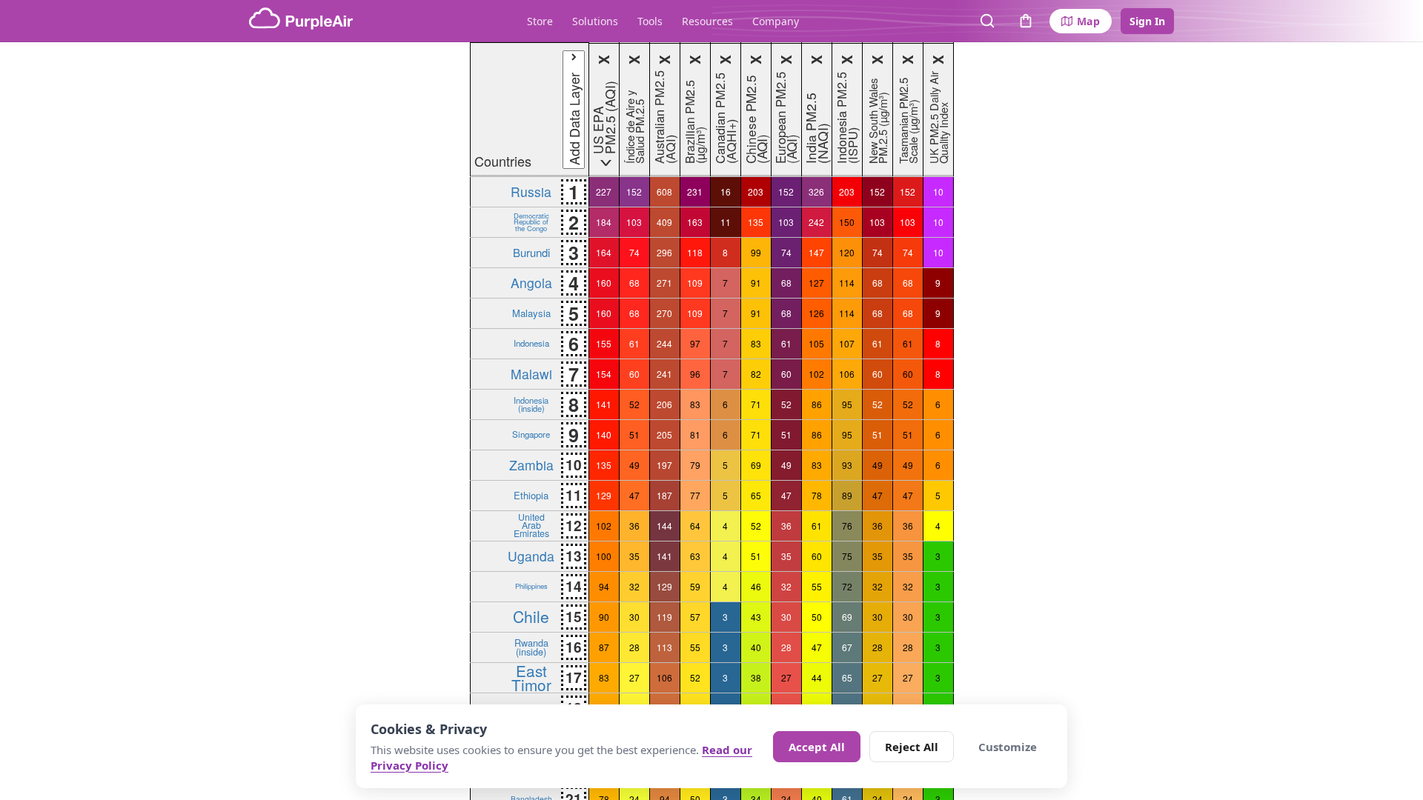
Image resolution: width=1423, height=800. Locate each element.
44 (817, 677)
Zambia (531, 465)
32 (634, 586)
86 (817, 404)
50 (817, 616)
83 (756, 343)
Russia (531, 191)
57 (695, 616)
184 (603, 222)
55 (817, 586)
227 (603, 191)
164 (603, 252)
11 (725, 222)
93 (847, 465)
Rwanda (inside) (531, 647)
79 (695, 465)
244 (664, 343)
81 (695, 434)
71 (756, 404)
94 (604, 586)
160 (603, 282)
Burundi (531, 252)
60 (634, 373)
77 (695, 495)
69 (756, 465)
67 (847, 647)
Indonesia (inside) (531, 403)
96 (695, 373)
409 (664, 222)
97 (695, 343)
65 (756, 495)
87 (604, 647)
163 (695, 222)
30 (634, 616)
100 (603, 556)
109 (695, 282)
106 (847, 373)
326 (816, 191)
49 (634, 465)
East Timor (531, 677)
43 (756, 616)
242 (816, 222)
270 (664, 313)
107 (847, 343)
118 (695, 252)
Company (775, 21)
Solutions (595, 21)
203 (755, 191)
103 (634, 222)
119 (664, 616)
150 (847, 222)
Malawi (531, 373)
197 (664, 465)
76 (847, 525)
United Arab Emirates (531, 525)
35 (634, 556)
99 (756, 252)
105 (816, 343)
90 (604, 616)
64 (695, 525)
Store (540, 21)
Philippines (531, 586)
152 (634, 191)
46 (756, 586)
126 (816, 313)
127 (816, 282)
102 (816, 373)
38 (756, 677)
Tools (650, 21)
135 (755, 222)
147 (816, 252)
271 (664, 282)
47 (634, 495)
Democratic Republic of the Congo (531, 221)
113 (664, 647)
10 (938, 191)
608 (664, 191)
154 (603, 373)
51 (634, 434)
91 (756, 282)
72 (847, 586)
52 (634, 404)
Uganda (531, 556)
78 (817, 495)
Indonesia (531, 343)
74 (634, 252)
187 (664, 495)
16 (725, 191)
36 (634, 525)
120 (847, 252)
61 (634, 343)
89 (847, 495)
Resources (707, 21)
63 (695, 556)
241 (664, 373)
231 (695, 191)
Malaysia (531, 313)
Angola (531, 282)
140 (603, 434)
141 (603, 404)
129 (603, 495)
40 (756, 647)
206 (664, 404)
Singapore (531, 434)
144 (664, 525)
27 (634, 677)
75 (847, 556)
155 (603, 343)
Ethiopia (531, 495)
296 (664, 252)
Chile (531, 616)
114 (847, 282)
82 (756, 373)
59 (695, 586)
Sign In (1147, 21)
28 (634, 647)
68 (634, 282)
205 (664, 434)
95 (847, 404)
